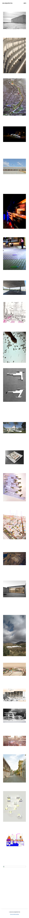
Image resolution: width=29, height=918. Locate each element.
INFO (25, 3)
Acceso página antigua (14, 914)
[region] (14, 166)
